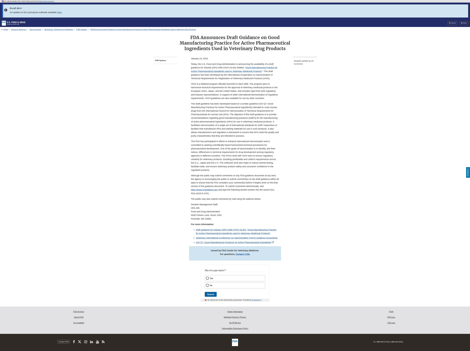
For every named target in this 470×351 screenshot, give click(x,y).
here (59, 12)
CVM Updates (81, 30)
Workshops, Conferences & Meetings (58, 30)
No (211, 285)
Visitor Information (235, 312)
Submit (210, 294)
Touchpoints (256, 300)
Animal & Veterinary (18, 30)
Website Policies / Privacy (235, 317)
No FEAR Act (235, 323)
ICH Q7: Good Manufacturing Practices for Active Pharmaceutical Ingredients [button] (233, 242)
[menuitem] (305, 63)
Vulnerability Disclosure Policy (235, 328)
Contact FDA (64, 342)
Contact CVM (242, 254)
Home (5, 30)
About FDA (79, 317)
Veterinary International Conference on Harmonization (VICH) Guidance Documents (236, 238)
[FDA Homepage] (13, 23)
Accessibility (78, 323)
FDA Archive (78, 312)
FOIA (391, 312)
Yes (211, 278)
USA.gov (391, 323)
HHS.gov (391, 317)
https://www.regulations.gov (204, 190)
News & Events (35, 30)
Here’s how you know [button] (46, 1)
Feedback (468, 172)
